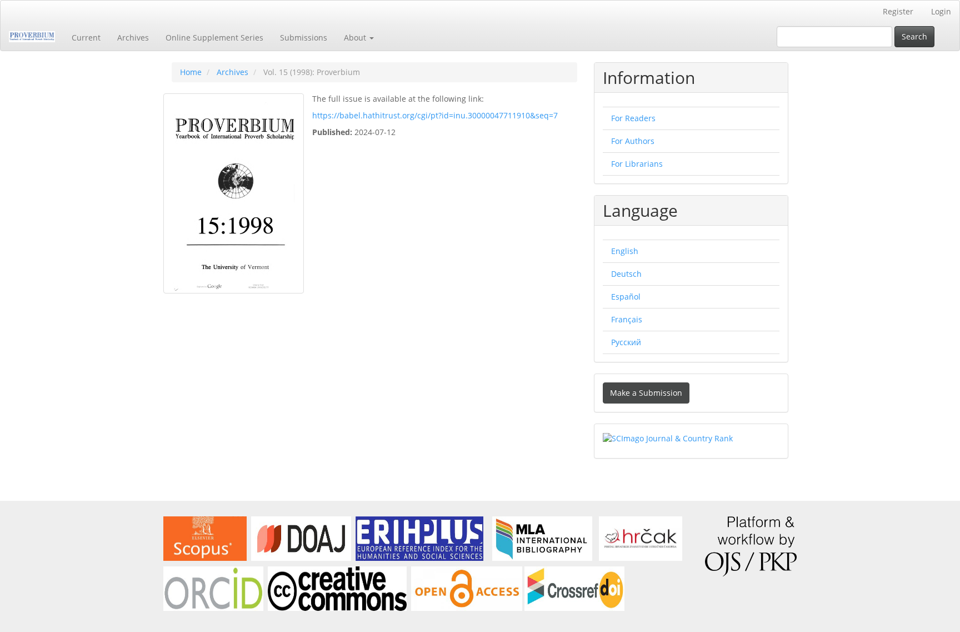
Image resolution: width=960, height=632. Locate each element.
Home (191, 72)
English (624, 251)
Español (626, 296)
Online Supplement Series (214, 37)
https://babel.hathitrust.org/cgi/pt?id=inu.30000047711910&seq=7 (435, 115)
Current (86, 37)
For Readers (633, 118)
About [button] (356, 37)
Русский (626, 342)
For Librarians (637, 163)
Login (941, 11)
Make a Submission (646, 392)
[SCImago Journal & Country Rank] (668, 437)
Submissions (303, 37)
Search (914, 36)
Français (626, 319)
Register (898, 11)
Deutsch (626, 273)
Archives (133, 37)
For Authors (632, 141)
